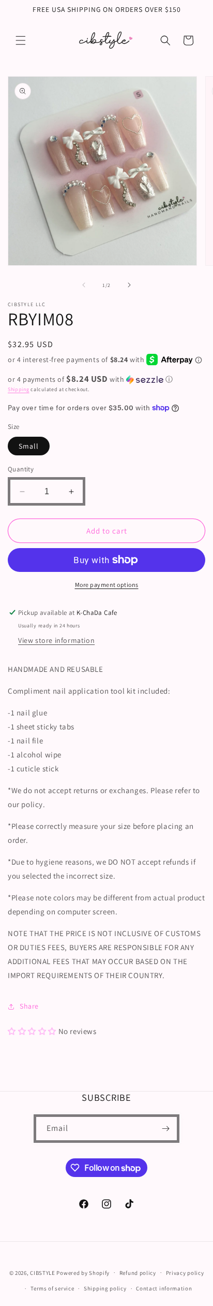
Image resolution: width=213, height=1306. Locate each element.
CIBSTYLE (42, 1272)
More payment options (107, 585)
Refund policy (137, 1272)
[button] (20, 40)
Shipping (18, 389)
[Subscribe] (165, 1128)
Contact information (164, 1288)
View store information (56, 640)
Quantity (21, 469)
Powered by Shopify (83, 1272)
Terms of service (52, 1288)
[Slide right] (129, 285)
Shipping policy (105, 1288)
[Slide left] (83, 285)
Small (29, 446)
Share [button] (29, 1006)
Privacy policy (185, 1272)
